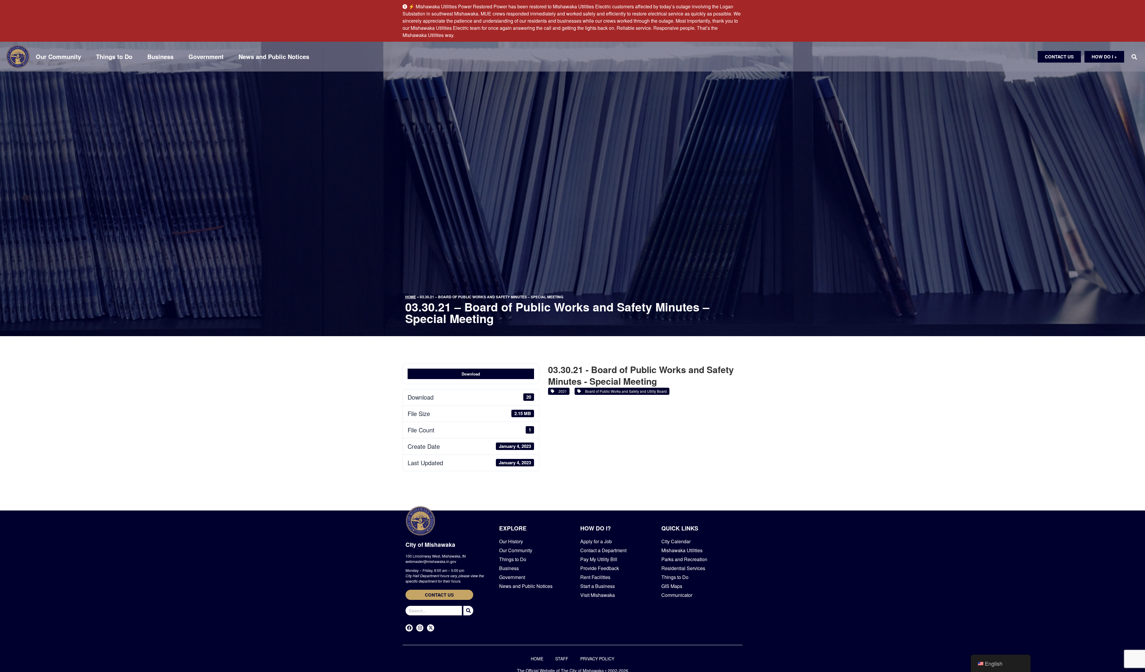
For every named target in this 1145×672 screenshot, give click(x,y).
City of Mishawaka (430, 545)
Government (206, 57)
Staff (561, 659)
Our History (511, 541)
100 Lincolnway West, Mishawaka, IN (436, 555)
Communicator (676, 595)
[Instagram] (419, 627)
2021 (562, 391)
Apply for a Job (596, 541)
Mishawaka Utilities (682, 550)
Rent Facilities (595, 577)
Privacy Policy (597, 659)
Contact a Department (603, 550)
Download (471, 374)
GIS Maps (671, 586)
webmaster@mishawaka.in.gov (431, 561)
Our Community (58, 57)
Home (410, 296)
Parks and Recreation (684, 559)
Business (160, 57)
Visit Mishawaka (597, 595)
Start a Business (597, 586)
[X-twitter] (430, 627)
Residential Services (683, 568)
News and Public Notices (274, 57)
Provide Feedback (599, 568)
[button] (1134, 57)
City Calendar (676, 541)
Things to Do (114, 57)
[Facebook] (409, 627)
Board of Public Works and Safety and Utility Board (625, 391)
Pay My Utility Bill (598, 559)
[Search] (467, 610)
